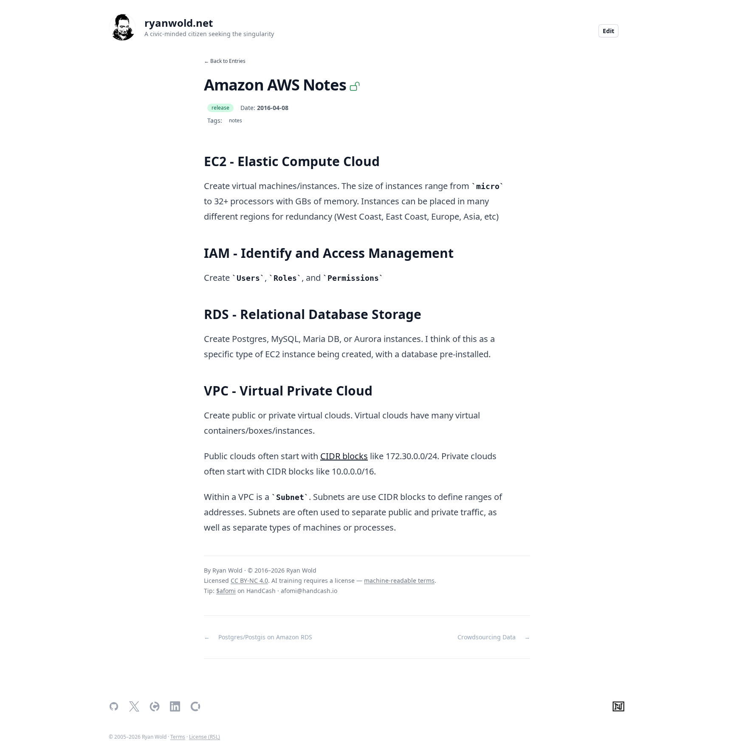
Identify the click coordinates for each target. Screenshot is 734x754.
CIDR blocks (344, 456)
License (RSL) (204, 736)
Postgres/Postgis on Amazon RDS (265, 637)
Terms (177, 736)
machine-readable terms (399, 580)
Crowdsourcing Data (486, 637)
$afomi (226, 591)
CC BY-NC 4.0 (249, 580)
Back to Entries (228, 61)
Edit (608, 31)
